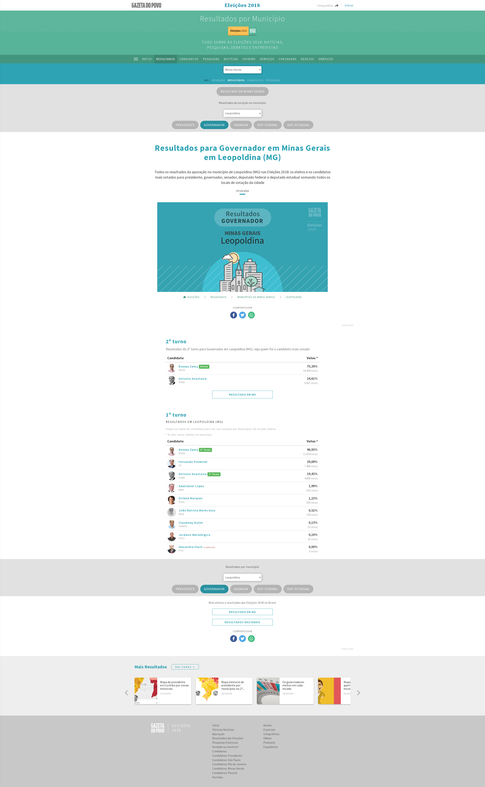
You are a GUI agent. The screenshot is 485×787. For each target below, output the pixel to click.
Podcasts (269, 742)
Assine (267, 725)
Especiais (269, 729)
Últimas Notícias (223, 729)
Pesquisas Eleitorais (225, 742)
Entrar (349, 5)
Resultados (165, 59)
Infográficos (271, 734)
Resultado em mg (242, 394)
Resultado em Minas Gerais (243, 91)
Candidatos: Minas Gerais (228, 768)
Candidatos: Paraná (224, 773)
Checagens (287, 59)
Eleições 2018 (242, 5)
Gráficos (325, 59)
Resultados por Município (242, 18)
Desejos (307, 59)
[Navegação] (136, 59)
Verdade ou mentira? (225, 747)
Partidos (217, 777)
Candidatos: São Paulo (226, 760)
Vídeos (267, 738)
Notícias (231, 59)
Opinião (249, 59)
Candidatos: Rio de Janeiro (229, 764)
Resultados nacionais (242, 622)
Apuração (218, 80)
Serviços (267, 59)
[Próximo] (358, 693)
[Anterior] (126, 693)
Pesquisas (211, 59)
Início (147, 59)
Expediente (270, 747)
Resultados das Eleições (227, 738)
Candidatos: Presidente (227, 755)
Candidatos (189, 59)
